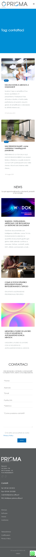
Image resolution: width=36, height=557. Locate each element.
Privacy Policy (8, 435)
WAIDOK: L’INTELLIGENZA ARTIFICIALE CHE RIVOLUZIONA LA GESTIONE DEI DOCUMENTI (17, 223)
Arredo (3, 517)
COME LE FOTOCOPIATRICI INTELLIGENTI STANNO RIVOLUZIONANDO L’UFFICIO (16, 284)
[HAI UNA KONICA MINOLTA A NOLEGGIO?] (18, 87)
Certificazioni (5, 535)
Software (4, 513)
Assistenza (4, 520)
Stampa (4, 510)
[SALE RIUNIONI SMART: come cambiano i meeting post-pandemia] (18, 149)
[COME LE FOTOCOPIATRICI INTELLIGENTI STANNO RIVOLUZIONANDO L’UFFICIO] (18, 267)
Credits (18, 553)
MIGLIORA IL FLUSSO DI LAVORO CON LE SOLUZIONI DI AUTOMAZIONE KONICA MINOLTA (18, 334)
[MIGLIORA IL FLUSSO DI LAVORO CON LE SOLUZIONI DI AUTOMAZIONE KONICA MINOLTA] (18, 315)
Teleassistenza (6, 532)
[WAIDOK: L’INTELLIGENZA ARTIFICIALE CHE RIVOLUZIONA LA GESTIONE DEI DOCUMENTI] (18, 207)
